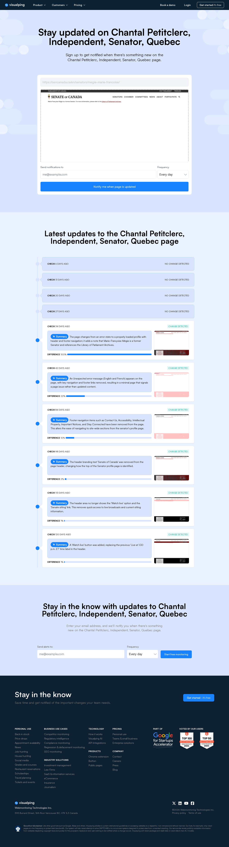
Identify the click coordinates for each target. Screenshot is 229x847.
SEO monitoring (53, 751)
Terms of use (194, 813)
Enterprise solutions (123, 742)
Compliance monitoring (57, 742)
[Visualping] (14, 5)
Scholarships (22, 773)
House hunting (23, 756)
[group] (114, 145)
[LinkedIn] (180, 803)
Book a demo (167, 5)
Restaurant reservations (27, 769)
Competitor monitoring (56, 734)
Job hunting (21, 751)
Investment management (57, 765)
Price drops (21, 738)
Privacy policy (179, 813)
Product (38, 5)
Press (115, 765)
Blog (115, 769)
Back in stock (22, 734)
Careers (116, 760)
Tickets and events (25, 782)
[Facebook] (192, 803)
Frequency (163, 167)
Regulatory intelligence (56, 738)
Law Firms (49, 769)
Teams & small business (125, 738)
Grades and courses (26, 764)
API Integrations (97, 742)
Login (187, 5)
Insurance (49, 782)
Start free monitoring (176, 654)
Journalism (50, 787)
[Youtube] (186, 803)
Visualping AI (95, 738)
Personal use (119, 734)
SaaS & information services (59, 774)
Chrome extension (98, 756)
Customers (58, 5)
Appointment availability (27, 742)
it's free (210, 5)
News (18, 747)
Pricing (78, 5)
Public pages (95, 765)
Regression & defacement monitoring (64, 747)
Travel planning (23, 777)
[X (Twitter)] (174, 803)
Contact (117, 756)
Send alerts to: (45, 646)
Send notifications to (52, 167)
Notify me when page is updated (114, 186)
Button (92, 760)
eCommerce (51, 778)
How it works (95, 734)
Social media (22, 760)
